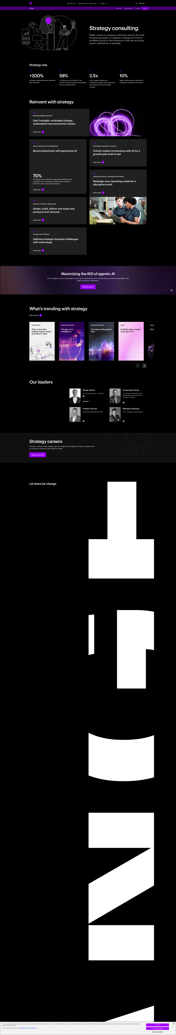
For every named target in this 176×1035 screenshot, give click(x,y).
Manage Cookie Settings (157, 1031)
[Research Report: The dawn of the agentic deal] (101, 341)
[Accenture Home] (35, 3)
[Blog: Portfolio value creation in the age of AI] (131, 341)
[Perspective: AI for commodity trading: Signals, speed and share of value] (42, 341)
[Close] (173, 1023)
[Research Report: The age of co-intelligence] (71, 341)
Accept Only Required (158, 1028)
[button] (88, 286)
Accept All (157, 1024)
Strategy (31, 8)
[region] (88, 1028)
